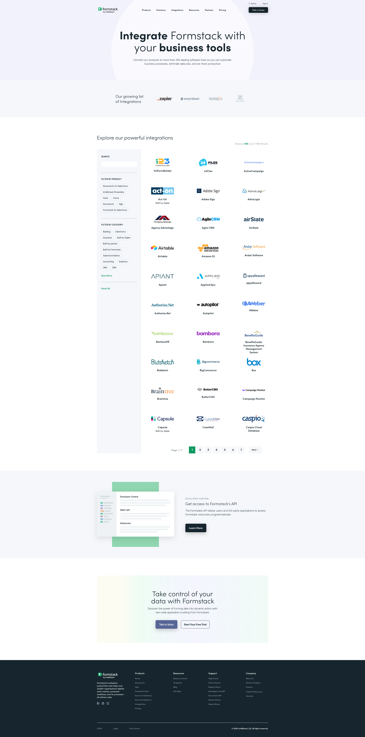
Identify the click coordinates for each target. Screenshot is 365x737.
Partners (209, 9)
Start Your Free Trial (195, 624)
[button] (146, 10)
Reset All (105, 288)
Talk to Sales (258, 9)
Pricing (222, 9)
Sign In (265, 3)
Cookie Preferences (254, 691)
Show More (106, 276)
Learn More (196, 528)
